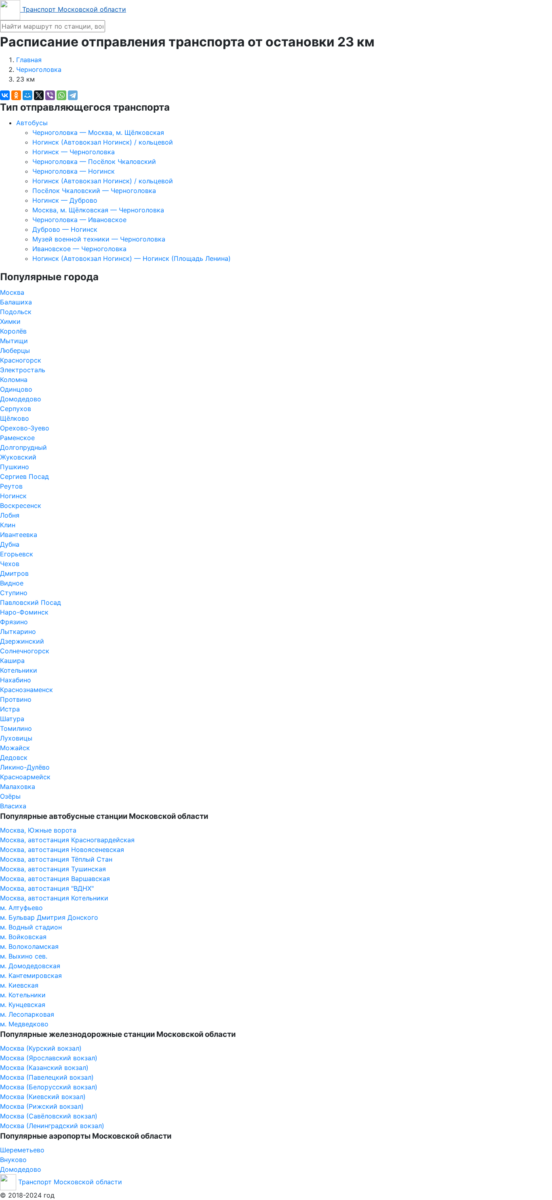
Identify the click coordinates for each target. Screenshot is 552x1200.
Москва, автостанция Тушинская (53, 869)
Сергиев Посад (24, 476)
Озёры (10, 796)
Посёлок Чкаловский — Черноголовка (94, 191)
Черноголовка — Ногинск (73, 171)
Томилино (16, 728)
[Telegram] (73, 95)
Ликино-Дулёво (25, 767)
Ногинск (13, 496)
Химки (10, 321)
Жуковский (18, 457)
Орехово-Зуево (24, 428)
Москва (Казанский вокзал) (44, 1068)
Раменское (17, 438)
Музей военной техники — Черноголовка (98, 239)
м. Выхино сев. (23, 956)
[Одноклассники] (16, 95)
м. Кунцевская (22, 1005)
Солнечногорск (24, 651)
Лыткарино (18, 631)
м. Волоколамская (29, 946)
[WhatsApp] (61, 95)
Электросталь (22, 370)
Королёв (13, 331)
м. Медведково (24, 1024)
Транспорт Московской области (73, 9)
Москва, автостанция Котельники (54, 898)
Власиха (13, 806)
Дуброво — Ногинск (64, 229)
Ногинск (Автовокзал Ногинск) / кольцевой (102, 142)
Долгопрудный (23, 447)
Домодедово (20, 399)
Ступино (13, 593)
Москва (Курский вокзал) (41, 1048)
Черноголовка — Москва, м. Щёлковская (98, 132)
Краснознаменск (26, 690)
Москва (12, 292)
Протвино (16, 699)
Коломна (13, 380)
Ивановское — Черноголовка (79, 249)
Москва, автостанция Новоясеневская (62, 849)
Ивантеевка (18, 535)
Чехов (9, 564)
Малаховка (17, 787)
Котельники (18, 670)
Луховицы (16, 738)
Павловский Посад (30, 602)
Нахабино (15, 680)
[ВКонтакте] (5, 95)
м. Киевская (19, 985)
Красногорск (20, 360)
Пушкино (14, 467)
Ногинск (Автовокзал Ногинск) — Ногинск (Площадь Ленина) (131, 258)
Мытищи (14, 341)
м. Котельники (23, 995)
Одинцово (16, 389)
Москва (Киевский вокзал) (43, 1097)
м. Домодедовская (30, 966)
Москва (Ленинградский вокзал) (52, 1126)
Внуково (13, 1160)
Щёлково (14, 418)
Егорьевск (16, 554)
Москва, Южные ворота (38, 830)
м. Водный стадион (31, 927)
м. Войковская (23, 937)
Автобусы (32, 123)
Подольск (16, 312)
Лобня (9, 515)
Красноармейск (25, 777)
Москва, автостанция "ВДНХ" (47, 888)
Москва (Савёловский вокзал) (48, 1116)
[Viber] (50, 95)
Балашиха (16, 302)
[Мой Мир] (27, 95)
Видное (11, 583)
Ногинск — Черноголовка (73, 152)
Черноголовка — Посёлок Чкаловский (94, 161)
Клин (7, 525)
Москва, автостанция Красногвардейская (67, 840)
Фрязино (14, 622)
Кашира (12, 661)
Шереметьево (22, 1150)
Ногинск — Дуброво (64, 200)
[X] (39, 95)
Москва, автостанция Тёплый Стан (56, 859)
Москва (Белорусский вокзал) (48, 1087)
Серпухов (15, 409)
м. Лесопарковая (27, 1014)
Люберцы (15, 350)
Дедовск (13, 757)
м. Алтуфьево (21, 908)
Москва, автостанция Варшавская (55, 879)
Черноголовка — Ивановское (79, 220)
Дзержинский (22, 641)
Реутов (11, 486)
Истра (10, 709)
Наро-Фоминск (24, 612)
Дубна (9, 544)
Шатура (12, 719)
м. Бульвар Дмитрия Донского (49, 917)
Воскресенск (20, 505)
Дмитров (14, 573)
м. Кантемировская (31, 975)
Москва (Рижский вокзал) (42, 1106)
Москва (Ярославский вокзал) (48, 1058)
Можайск (15, 748)
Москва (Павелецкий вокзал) (47, 1077)
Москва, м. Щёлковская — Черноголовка (98, 210)
